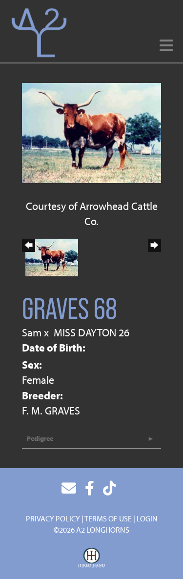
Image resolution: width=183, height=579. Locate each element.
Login (147, 518)
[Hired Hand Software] (91, 558)
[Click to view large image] (91, 132)
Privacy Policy (53, 518)
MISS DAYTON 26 (91, 332)
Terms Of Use (108, 518)
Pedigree (40, 438)
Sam (31, 332)
